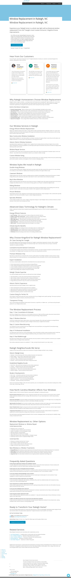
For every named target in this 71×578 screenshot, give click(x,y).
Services (54, 3)
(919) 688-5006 (27, 0)
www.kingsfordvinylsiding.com (20, 516)
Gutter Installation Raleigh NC (16, 537)
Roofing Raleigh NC (14, 538)
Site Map (3, 557)
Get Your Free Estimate (16, 45)
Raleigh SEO (35, 575)
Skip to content (26, 1)
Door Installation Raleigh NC (16, 535)
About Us (42, 3)
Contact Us (59, 3)
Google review (15, 82)
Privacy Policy (41, 575)
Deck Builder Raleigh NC (15, 539)
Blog (3, 555)
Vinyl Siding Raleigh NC (15, 534)
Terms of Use (47, 575)
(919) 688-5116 (13, 573)
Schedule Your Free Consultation (17, 522)
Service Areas (4, 553)
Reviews (3, 556)
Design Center (49, 3)
